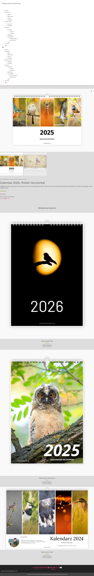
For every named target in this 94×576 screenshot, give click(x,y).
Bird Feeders (13, 38)
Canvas (12, 33)
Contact (7, 43)
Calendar (10, 35)
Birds (9, 14)
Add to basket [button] (47, 345)
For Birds (10, 36)
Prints (9, 30)
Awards (10, 24)
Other (9, 18)
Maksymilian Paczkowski (11, 3)
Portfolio (10, 20)
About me (7, 21)
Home (6, 10)
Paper (12, 31)
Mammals (10, 16)
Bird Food (13, 40)
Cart (9, 42)
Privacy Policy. (64, 574)
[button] (47, 47)
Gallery (7, 12)
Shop (6, 27)
